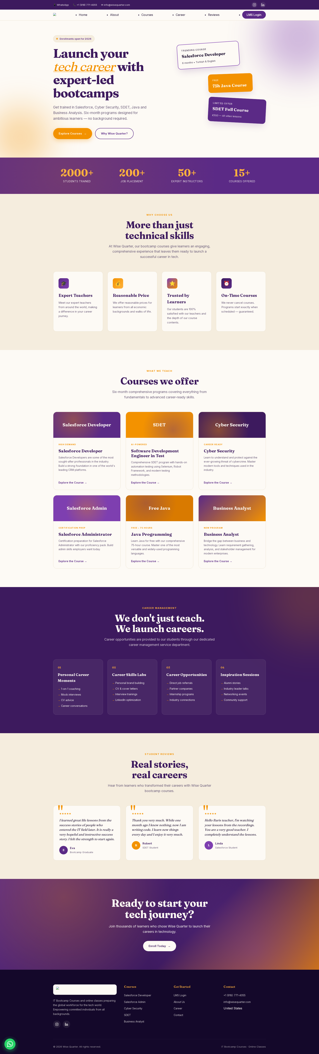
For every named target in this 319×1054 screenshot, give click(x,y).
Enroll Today (160, 946)
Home (83, 15)
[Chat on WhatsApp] (10, 1044)
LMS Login (254, 15)
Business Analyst (134, 1021)
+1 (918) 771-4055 (235, 995)
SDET (127, 1015)
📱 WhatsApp (61, 4)
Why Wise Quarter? (114, 133)
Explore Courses (73, 133)
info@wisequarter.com (237, 1001)
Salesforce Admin (134, 1001)
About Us (179, 1001)
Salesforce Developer (137, 995)
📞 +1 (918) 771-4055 (85, 4)
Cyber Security (133, 1008)
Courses (147, 15)
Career (180, 15)
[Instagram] (254, 5)
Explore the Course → (73, 482)
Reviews (213, 15)
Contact (178, 1015)
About (114, 15)
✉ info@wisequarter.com (115, 4)
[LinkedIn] (263, 5)
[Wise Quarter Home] (54, 15)
